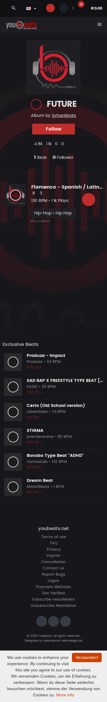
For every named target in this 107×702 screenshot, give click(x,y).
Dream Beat (40, 481)
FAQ (53, 543)
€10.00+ (34, 442)
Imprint (53, 556)
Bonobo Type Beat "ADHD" (55, 456)
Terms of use (53, 537)
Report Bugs (53, 574)
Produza (35, 362)
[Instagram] (41, 621)
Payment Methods (53, 587)
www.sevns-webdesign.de (63, 640)
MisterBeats (38, 487)
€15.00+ (34, 367)
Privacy (54, 549)
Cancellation (53, 562)
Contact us (53, 568)
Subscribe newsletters (53, 599)
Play (15, 195)
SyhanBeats (64, 116)
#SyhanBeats (40, 221)
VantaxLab (37, 462)
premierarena (40, 437)
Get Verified (53, 593)
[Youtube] (65, 621)
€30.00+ (35, 467)
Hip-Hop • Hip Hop (53, 213)
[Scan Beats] (36, 104)
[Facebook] (53, 621)
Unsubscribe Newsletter (53, 606)
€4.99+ (34, 417)
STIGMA (35, 431)
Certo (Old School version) (56, 406)
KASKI (32, 387)
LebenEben (37, 412)
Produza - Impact (46, 356)
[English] (28, 8)
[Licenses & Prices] (88, 199)
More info (65, 694)
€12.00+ (34, 392)
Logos (53, 581)
